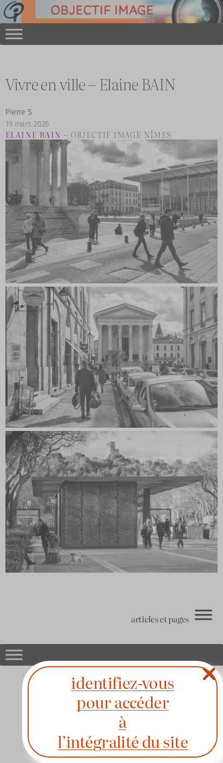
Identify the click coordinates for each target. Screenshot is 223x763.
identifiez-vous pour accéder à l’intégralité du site (122, 712)
